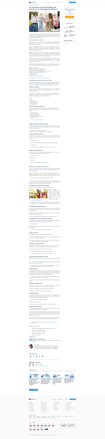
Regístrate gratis (72, 2)
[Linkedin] (30, 356)
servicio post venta (45, 162)
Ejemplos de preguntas (43, 406)
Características (58, 2)
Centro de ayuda (61, 399)
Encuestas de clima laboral (44, 409)
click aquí (33, 341)
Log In (74, 0)
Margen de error (67, 406)
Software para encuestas (31, 404)
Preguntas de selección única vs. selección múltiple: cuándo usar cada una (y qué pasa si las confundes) (34, 382)
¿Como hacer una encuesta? (44, 407)
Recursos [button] (53, 2)
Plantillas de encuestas (43, 404)
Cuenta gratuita (73, 399)
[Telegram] (42, 356)
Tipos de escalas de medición (69, 407)
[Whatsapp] (39, 356)
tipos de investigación (39, 177)
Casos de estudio (68, 404)
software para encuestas (38, 229)
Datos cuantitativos (31, 408)
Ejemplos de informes (43, 405)
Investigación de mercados (32, 411)
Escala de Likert (67, 409)
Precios (62, 2)
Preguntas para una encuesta (44, 408)
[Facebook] (33, 356)
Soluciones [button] (48, 2)
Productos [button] (44, 2)
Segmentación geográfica (31, 409)
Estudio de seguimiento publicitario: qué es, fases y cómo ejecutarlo (69, 381)
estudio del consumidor (51, 147)
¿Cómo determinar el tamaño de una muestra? (71, 408)
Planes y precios (55, 405)
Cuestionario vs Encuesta (68, 405)
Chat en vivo (66, 399)
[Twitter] (36, 356)
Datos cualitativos (31, 407)
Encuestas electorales (31, 410)
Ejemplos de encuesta (55, 408)
